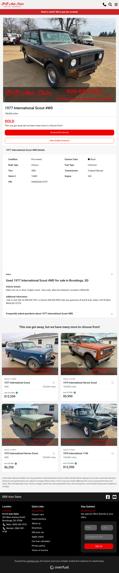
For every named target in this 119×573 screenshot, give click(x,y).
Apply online (38, 536)
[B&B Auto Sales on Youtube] (113, 496)
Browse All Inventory (59, 132)
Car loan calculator (41, 541)
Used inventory (39, 519)
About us (36, 523)
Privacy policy (38, 545)
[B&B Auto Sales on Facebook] (106, 496)
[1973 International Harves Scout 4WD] (30, 425)
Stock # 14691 (69, 450)
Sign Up (98, 546)
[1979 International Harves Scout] (89, 354)
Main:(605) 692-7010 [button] (16, 524)
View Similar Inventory (60, 140)
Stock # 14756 (69, 379)
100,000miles (49, 386)
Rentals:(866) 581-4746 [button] (13, 530)
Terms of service (40, 550)
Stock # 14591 (10, 450)
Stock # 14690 (10, 379)
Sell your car (38, 532)
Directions (37, 528)
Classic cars (38, 514)
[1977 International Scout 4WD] (30, 354)
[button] (104, 4)
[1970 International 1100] (89, 425)
